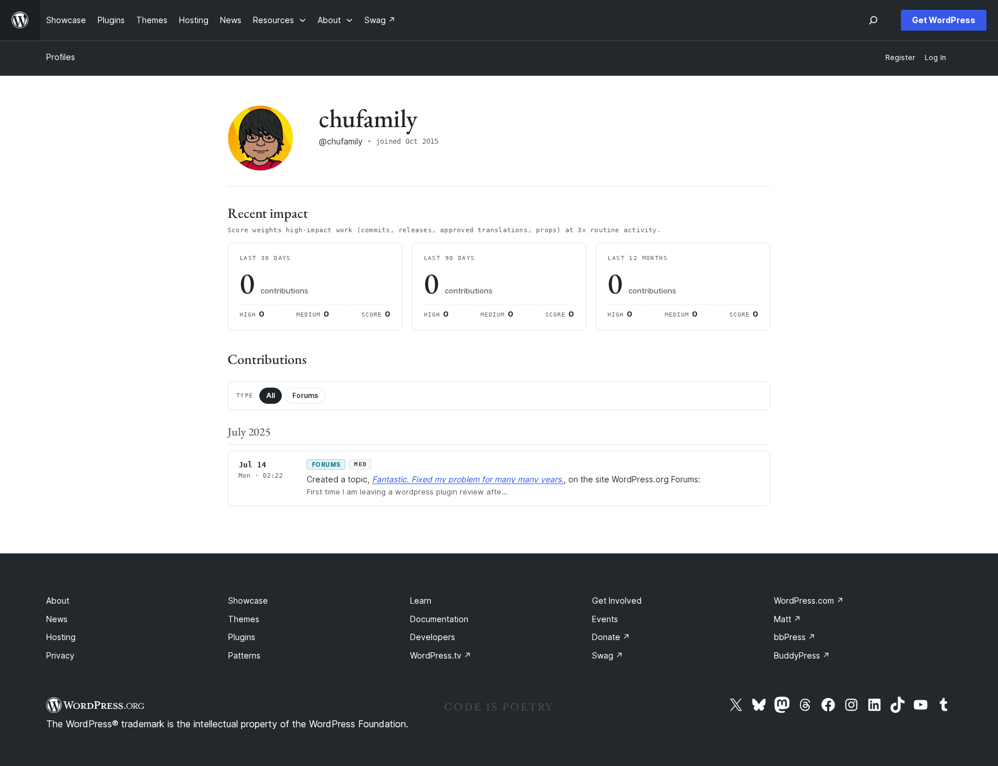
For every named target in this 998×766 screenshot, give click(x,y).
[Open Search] (873, 20)
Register (900, 57)
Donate (611, 637)
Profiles (60, 57)
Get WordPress (943, 20)
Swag (607, 655)
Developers (432, 637)
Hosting (61, 637)
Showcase (248, 600)
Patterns (244, 655)
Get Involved (617, 600)
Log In (935, 57)
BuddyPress (802, 655)
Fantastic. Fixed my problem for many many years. (468, 479)
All (270, 395)
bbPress (794, 637)
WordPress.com (809, 600)
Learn (420, 600)
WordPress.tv (440, 655)
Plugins (241, 637)
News (57, 619)
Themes (243, 619)
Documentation (439, 619)
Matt (787, 619)
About (57, 600)
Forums (305, 395)
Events (605, 619)
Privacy (60, 655)
